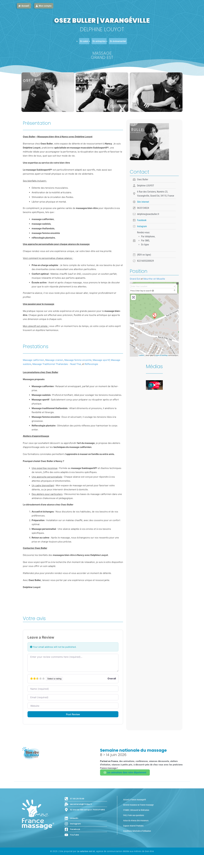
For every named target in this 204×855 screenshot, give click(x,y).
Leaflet (141, 355)
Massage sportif (101, 360)
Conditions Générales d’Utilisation (137, 831)
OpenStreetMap (161, 355)
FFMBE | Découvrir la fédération (136, 810)
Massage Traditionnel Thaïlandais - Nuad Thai (56, 364)
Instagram (142, 226)
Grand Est (135, 278)
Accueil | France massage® (134, 799)
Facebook (141, 220)
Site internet (143, 201)
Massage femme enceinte (78, 360)
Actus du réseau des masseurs (135, 820)
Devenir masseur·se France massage (138, 805)
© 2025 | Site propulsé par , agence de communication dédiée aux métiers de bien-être (102, 851)
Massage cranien (54, 360)
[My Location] (153, 290)
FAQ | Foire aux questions (133, 815)
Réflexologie (91, 364)
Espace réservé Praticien (133, 826)
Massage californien (33, 360)
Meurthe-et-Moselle (154, 278)
